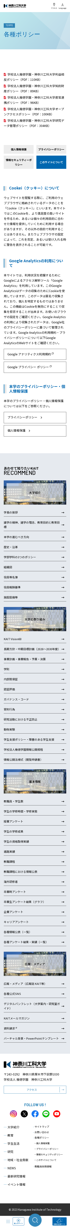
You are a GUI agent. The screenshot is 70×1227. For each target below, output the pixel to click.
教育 (8, 1135)
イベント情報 (14, 1184)
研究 (8, 1151)
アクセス (54, 8)
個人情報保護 (19, 149)
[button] (35, 417)
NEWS (10, 1168)
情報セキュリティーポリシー (19, 162)
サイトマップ (41, 1126)
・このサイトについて (45, 1159)
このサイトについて (51, 162)
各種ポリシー (41, 1137)
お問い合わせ (41, 1132)
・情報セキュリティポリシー (48, 1154)
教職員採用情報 (42, 1166)
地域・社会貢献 (16, 1160)
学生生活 (11, 1143)
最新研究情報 (14, 1176)
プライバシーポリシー (51, 149)
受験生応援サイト (60, 1224)
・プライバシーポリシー (46, 1148)
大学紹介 (11, 1127)
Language (62, 8)
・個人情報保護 (42, 1143)
